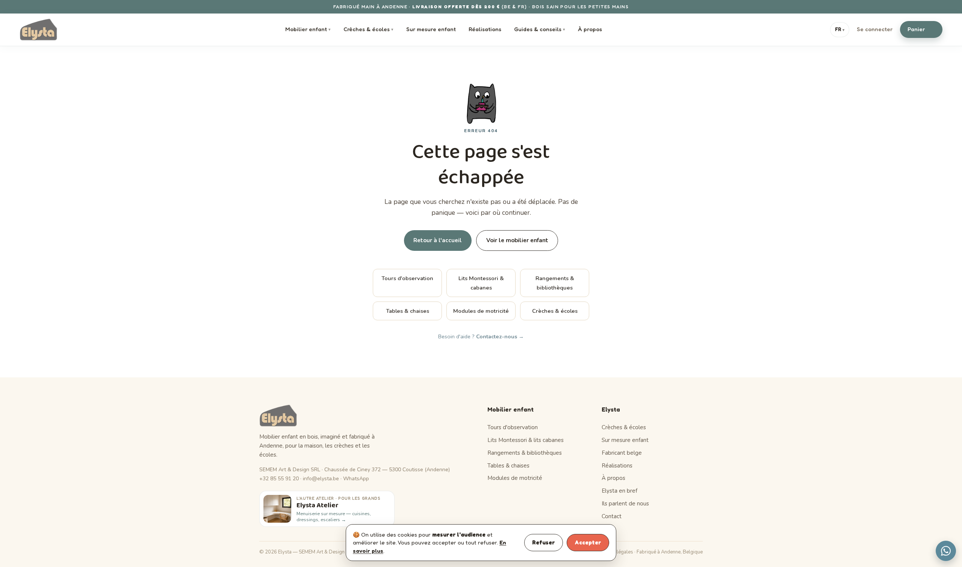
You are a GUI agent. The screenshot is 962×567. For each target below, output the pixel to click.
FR (839, 29)
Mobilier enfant (308, 29)
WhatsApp (356, 478)
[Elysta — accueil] (38, 29)
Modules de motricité (481, 311)
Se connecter (874, 29)
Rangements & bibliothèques (554, 282)
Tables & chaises (407, 311)
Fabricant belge (622, 453)
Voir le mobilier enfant (517, 240)
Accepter (588, 542)
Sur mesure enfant (431, 29)
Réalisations (485, 29)
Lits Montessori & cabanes (481, 282)
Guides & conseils (539, 29)
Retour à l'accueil (437, 240)
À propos (590, 29)
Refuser (543, 542)
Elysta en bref (619, 491)
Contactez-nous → (500, 336)
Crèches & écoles (368, 29)
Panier (920, 29)
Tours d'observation (407, 278)
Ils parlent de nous (625, 503)
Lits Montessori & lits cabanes (525, 440)
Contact (612, 516)
